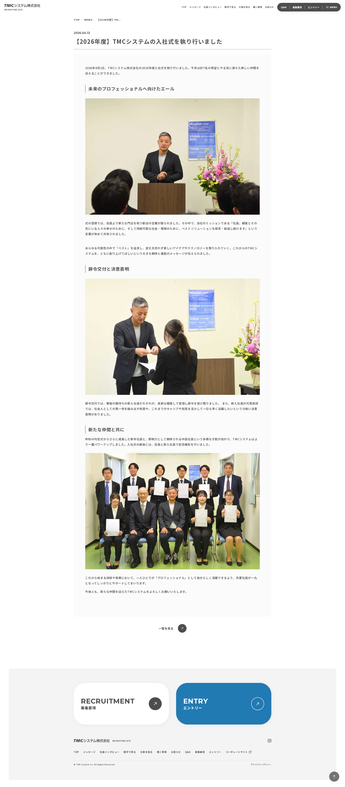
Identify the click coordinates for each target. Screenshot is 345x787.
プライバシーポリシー (261, 764)
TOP (77, 20)
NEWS (88, 20)
